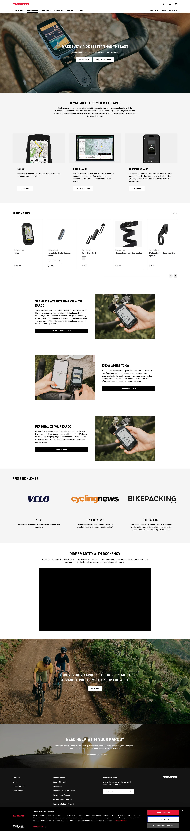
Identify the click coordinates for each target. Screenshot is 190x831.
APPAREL (70, 10)
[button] (176, 4)
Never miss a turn (128, 388)
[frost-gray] (54, 261)
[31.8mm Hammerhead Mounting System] (162, 234)
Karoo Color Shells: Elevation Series (59, 254)
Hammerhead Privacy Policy (64, 791)
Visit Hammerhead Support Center (95, 755)
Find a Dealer (173, 11)
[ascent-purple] (59, 261)
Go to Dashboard (83, 189)
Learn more (137, 189)
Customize (162, 819)
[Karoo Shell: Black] (95, 234)
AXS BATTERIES (18, 10)
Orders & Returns (59, 782)
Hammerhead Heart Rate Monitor (128, 253)
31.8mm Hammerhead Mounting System (162, 254)
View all (174, 213)
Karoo (16, 253)
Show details (38, 826)
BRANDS (80, 10)
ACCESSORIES (59, 10)
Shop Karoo (84, 59)
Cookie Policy (120, 820)
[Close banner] (182, 810)
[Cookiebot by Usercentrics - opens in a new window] (18, 826)
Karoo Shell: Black (89, 253)
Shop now (95, 688)
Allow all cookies (163, 813)
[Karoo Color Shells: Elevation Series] (61, 234)
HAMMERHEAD (32, 10)
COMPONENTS (45, 10)
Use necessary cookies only (163, 825)
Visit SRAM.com (160, 11)
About (151, 11)
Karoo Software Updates (62, 799)
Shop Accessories (103, 59)
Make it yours (61, 449)
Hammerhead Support (61, 795)
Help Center (57, 786)
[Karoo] (27, 234)
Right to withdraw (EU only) (63, 804)
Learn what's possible (61, 331)
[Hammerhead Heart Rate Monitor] (128, 234)
